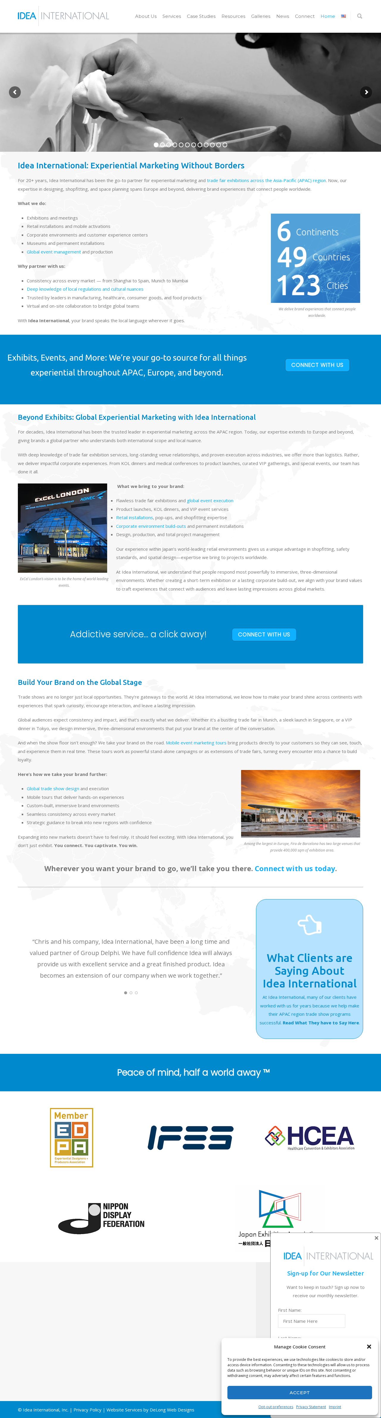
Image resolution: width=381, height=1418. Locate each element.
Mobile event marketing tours (196, 743)
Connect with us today (295, 868)
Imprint (335, 1406)
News (282, 16)
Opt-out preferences (275, 1406)
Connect (305, 16)
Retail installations (134, 517)
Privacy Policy (88, 1410)
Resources (233, 16)
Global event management (54, 252)
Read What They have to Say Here (321, 1023)
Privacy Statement (311, 1406)
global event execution (210, 500)
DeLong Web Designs (172, 1410)
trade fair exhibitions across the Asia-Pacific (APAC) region (266, 180)
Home (328, 16)
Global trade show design (53, 788)
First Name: (290, 1310)
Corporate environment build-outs (151, 526)
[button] (369, 1347)
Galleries (260, 16)
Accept (300, 1392)
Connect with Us (317, 365)
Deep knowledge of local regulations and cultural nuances (85, 289)
